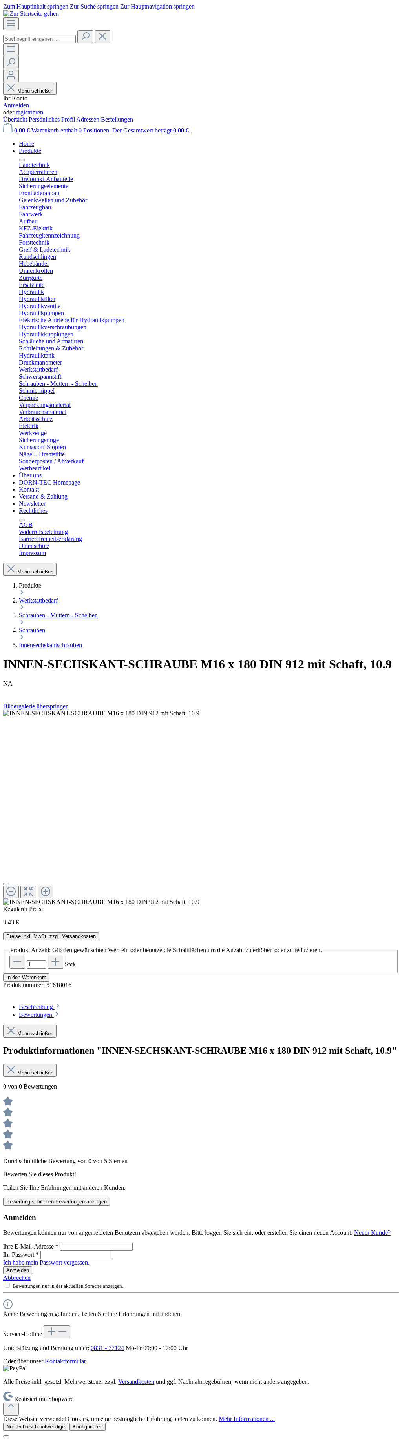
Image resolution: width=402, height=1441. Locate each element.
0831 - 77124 (107, 1348)
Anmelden (16, 105)
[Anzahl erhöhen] (55, 962)
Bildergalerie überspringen (36, 706)
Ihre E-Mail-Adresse (30, 1246)
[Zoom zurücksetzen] (28, 892)
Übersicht (16, 119)
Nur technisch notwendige (35, 1427)
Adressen (88, 119)
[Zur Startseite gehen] (31, 13)
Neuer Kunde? (372, 1232)
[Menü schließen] (22, 160)
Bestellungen (117, 119)
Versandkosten (136, 1381)
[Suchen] (85, 36)
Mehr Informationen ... (247, 1419)
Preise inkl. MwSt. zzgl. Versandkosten (51, 936)
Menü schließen (35, 91)
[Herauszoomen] (11, 892)
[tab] (40, 1007)
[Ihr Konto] (11, 75)
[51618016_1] (101, 713)
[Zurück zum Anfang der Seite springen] (11, 1409)
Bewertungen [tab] (36, 1014)
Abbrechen (17, 1277)
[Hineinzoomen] (45, 892)
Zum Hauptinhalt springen (36, 6)
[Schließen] (6, 884)
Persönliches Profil (52, 119)
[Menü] (11, 23)
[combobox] (39, 39)
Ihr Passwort (21, 1254)
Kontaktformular (65, 1361)
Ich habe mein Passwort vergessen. (46, 1262)
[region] (201, 808)
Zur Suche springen (95, 6)
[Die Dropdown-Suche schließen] (102, 36)
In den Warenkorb (26, 977)
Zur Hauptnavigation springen (157, 6)
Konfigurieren (87, 1427)
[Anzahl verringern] (17, 962)
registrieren (29, 112)
